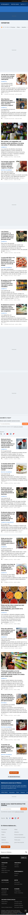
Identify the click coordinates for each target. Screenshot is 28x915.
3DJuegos (16, 864)
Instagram (11, 434)
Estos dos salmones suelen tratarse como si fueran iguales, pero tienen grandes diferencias (8, 631)
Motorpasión (17, 882)
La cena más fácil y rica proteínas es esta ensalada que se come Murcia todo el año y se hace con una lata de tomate (8, 261)
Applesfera (3, 868)
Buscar (26, 852)
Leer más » (6, 92)
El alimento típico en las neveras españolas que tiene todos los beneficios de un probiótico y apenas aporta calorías (8, 516)
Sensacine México (18, 903)
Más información (21, 913)
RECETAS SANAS (15, 4)
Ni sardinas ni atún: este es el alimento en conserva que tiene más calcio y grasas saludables (8, 283)
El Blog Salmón (17, 890)
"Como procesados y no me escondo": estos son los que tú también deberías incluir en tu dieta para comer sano (12, 673)
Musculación (12, 792)
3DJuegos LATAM (18, 901)
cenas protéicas (5, 842)
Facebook (4, 434)
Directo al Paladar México (6, 907)
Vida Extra (16, 866)
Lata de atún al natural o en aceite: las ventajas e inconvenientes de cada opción (8, 77)
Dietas (2, 834)
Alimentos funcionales (7, 522)
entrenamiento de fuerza (19, 837)
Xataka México (4, 901)
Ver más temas (5, 846)
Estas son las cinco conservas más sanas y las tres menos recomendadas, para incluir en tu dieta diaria (12, 607)
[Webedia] (25, 1)
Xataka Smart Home (5, 870)
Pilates (18, 27)
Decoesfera (3, 892)
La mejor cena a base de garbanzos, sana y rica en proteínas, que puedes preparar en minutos (8, 567)
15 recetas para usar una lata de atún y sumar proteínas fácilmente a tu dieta (7, 723)
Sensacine (16, 873)
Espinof (16, 875)
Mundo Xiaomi (4, 872)
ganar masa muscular (19, 842)
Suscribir (25, 423)
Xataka (2, 864)
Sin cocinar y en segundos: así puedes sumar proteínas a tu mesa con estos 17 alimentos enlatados (12, 143)
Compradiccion (4, 894)
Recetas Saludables (6, 170)
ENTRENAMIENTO (5, 4)
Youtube (7, 434)
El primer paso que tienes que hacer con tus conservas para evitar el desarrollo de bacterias (7, 491)
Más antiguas (14, 772)
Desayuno (23, 792)
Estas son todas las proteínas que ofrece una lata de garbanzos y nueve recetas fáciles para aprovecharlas (8, 697)
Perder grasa (17, 839)
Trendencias (4, 890)
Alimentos (4, 81)
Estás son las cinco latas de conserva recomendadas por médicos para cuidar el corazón (7, 541)
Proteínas (13, 27)
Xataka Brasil (4, 903)
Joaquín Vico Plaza (9, 94)
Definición (3, 839)
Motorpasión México (18, 907)
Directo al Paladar (5, 882)
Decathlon (24, 27)
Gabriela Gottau (8, 156)
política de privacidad (18, 426)
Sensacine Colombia (18, 905)
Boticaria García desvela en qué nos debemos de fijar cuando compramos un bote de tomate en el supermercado (8, 443)
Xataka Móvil (4, 866)
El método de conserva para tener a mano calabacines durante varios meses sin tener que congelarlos (8, 308)
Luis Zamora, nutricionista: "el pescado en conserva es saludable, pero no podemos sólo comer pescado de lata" (7, 235)
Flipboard (14, 434)
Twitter (1, 434)
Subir (22, 857)
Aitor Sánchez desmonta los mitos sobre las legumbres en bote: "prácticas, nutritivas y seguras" (8, 102)
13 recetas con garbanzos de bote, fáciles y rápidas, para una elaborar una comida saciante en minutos (7, 748)
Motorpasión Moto (18, 884)
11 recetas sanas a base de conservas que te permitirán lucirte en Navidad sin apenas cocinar (8, 466)
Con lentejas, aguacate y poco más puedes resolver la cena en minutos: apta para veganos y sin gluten (8, 165)
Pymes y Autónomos (18, 892)
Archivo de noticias (15, 776)
